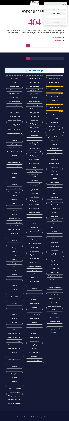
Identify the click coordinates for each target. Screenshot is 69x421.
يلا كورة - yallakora (14, 226)
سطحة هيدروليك (14, 90)
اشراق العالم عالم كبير (54, 287)
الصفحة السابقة (57, 37)
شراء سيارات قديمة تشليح (14, 133)
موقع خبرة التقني (54, 182)
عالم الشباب (54, 89)
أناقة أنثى (54, 186)
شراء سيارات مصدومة (14, 129)
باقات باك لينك (55, 272)
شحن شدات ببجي (34, 171)
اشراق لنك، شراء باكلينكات (54, 276)
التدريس (54, 283)
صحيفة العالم (54, 332)
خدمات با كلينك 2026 (34, 262)
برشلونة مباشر (34, 299)
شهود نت (54, 231)
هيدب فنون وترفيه (54, 329)
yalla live (14, 177)
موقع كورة (14, 296)
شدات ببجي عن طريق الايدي (34, 144)
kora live (14, 244)
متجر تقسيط (34, 120)
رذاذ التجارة (54, 224)
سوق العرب (34, 247)
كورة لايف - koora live (14, 333)
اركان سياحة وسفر (54, 130)
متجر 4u (34, 139)
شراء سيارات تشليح (14, 116)
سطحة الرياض (14, 78)
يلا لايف (14, 155)
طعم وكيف (54, 227)
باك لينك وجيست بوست (54, 306)
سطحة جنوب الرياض (14, 101)
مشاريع (34, 274)
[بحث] (7, 3)
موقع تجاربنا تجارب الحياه (34, 266)
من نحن (51, 417)
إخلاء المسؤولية (43, 417)
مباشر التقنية (54, 239)
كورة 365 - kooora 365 (14, 229)
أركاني (54, 235)
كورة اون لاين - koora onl (14, 222)
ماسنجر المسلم (54, 108)
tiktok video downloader (14, 400)
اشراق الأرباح (54, 254)
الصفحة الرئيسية (57, 40)
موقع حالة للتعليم (54, 321)
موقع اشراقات (54, 122)
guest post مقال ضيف (34, 243)
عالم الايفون (54, 167)
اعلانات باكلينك (34, 281)
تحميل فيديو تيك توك (14, 392)
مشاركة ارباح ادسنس (54, 82)
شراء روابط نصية (54, 268)
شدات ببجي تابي (34, 90)
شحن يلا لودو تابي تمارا (34, 152)
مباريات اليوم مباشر (34, 296)
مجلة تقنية (54, 314)
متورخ (54, 190)
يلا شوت (34, 288)
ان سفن (54, 144)
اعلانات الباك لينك (54, 280)
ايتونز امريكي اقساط (34, 160)
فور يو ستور (34, 135)
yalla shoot (35, 292)
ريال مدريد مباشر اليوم (14, 162)
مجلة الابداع (54, 201)
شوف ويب (54, 156)
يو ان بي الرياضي (54, 317)
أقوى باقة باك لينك (34, 259)
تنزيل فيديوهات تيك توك (14, 396)
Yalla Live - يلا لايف (14, 218)
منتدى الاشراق (54, 295)
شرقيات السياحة (54, 246)
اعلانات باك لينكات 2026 (14, 359)
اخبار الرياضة (54, 291)
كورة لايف (14, 248)
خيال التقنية (54, 152)
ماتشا (34, 223)
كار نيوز (55, 178)
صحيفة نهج (54, 175)
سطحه (14, 82)
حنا (34, 220)
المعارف (54, 212)
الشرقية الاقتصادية (54, 163)
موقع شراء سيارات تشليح (14, 120)
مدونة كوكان (54, 171)
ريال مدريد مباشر (34, 303)
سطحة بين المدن (14, 86)
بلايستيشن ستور (34, 197)
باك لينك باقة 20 (34, 251)
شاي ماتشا (34, 227)
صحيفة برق (54, 118)
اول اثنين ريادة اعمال (54, 79)
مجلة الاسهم (54, 159)
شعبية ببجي (34, 189)
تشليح (14, 109)
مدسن (54, 193)
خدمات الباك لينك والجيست (34, 239)
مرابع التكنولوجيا (54, 148)
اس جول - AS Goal (14, 233)
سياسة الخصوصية (24, 417)
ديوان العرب (34, 270)
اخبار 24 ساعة (54, 325)
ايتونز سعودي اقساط (34, 101)
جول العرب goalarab (14, 148)
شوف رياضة (54, 302)
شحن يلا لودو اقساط (34, 105)
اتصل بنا (16, 417)
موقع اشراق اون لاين (54, 126)
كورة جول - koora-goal (14, 192)
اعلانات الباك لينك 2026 (54, 298)
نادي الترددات (54, 205)
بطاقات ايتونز (34, 193)
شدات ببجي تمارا (34, 82)
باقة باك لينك (54, 97)
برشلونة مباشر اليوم (14, 166)
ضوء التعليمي (55, 115)
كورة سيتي (14, 144)
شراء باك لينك (54, 261)
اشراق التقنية (54, 141)
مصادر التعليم (54, 310)
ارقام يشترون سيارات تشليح (14, 125)
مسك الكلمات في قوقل (54, 137)
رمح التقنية (54, 220)
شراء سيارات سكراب (14, 112)
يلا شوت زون (14, 374)
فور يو (34, 167)
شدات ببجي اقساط (34, 78)
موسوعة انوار (54, 250)
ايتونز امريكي (34, 97)
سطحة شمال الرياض (14, 94)
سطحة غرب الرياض (14, 97)
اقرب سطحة (14, 105)
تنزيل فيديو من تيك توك (14, 388)
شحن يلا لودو (34, 180)
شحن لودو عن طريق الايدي (34, 185)
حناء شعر (34, 216)
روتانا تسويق (54, 197)
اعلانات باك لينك (34, 277)
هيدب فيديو (54, 216)
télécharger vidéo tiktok (14, 403)
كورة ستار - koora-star (14, 188)
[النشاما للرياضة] (34, 2)
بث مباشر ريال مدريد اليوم (14, 151)
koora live (14, 203)
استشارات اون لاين (55, 208)
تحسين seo (55, 100)
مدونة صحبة (54, 242)
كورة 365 (14, 140)
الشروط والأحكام (34, 417)
